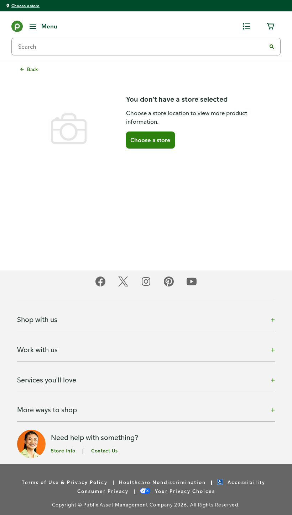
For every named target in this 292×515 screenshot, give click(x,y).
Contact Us (104, 450)
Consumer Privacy (103, 491)
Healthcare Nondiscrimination (162, 482)
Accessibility (245, 482)
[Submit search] (271, 46)
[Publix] (17, 28)
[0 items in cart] (271, 26)
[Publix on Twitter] (123, 285)
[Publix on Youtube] (191, 285)
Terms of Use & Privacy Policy (65, 482)
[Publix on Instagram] (146, 285)
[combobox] (141, 46)
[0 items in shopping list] (246, 26)
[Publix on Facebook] (100, 285)
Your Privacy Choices (184, 491)
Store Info (63, 450)
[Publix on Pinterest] (168, 285)
